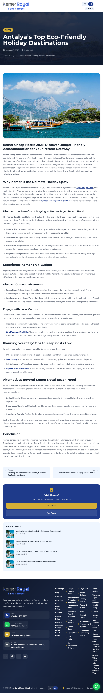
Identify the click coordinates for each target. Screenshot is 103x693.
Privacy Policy (83, 600)
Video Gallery (95, 590)
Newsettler (71, 633)
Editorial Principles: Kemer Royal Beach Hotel (59, 629)
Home (5, 56)
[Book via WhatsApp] (96, 686)
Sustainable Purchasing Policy (84, 632)
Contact (58, 612)
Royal (8, 30)
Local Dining (11, 359)
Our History (70, 637)
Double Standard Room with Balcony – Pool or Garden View (96, 643)
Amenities (59, 600)
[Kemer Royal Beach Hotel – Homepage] (16, 6)
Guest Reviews (71, 621)
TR (85, 4)
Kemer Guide (70, 627)
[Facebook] (12, 656)
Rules (82, 611)
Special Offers (83, 616)
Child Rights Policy (57, 606)
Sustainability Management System (84, 624)
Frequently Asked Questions (71, 614)
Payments (84, 589)
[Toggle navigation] (97, 6)
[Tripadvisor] (18, 656)
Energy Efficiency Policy (71, 591)
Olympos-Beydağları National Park (55, 200)
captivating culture (84, 187)
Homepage (59, 589)
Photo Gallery (83, 593)
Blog (12, 56)
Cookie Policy (58, 617)
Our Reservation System (71, 645)
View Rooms (51, 513)
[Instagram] (5, 656)
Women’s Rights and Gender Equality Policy (96, 601)
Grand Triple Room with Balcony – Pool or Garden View (95, 664)
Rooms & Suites (83, 606)
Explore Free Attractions (17, 368)
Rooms (95, 611)
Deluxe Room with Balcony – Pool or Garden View (95, 622)
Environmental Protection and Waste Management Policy (71, 602)
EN (91, 4)
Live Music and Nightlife (17, 332)
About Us (58, 596)
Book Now (51, 506)
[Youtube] (25, 656)
